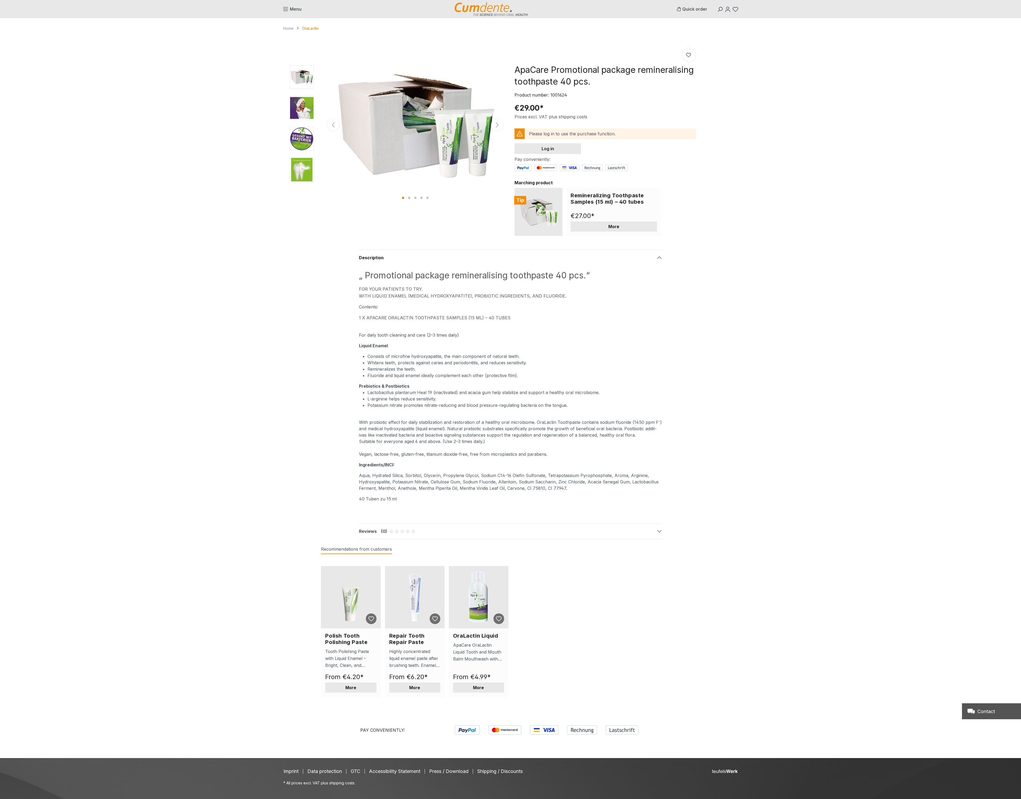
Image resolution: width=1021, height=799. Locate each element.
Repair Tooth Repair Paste (407, 639)
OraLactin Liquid (475, 636)
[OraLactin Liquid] (478, 597)
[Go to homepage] (491, 9)
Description (371, 257)
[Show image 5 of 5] (427, 198)
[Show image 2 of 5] (409, 198)
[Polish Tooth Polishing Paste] (350, 597)
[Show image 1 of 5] (403, 198)
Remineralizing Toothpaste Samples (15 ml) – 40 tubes (607, 198)
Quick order (694, 9)
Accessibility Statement (394, 771)
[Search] (721, 9)
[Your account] (728, 9)
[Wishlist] (736, 9)
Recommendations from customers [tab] (356, 549)
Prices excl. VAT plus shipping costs (550, 116)
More (613, 226)
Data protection (324, 771)
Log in (548, 148)
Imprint (291, 771)
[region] (396, 125)
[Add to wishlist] (688, 55)
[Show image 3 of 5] (415, 198)
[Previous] (333, 125)
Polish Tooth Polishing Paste (346, 639)
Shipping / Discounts (500, 771)
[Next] (497, 125)
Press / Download (448, 771)
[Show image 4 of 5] (421, 198)
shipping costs (341, 783)
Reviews (409, 534)
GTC (355, 771)
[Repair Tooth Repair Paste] (414, 597)
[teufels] (725, 771)
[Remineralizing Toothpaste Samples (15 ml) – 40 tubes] (538, 212)
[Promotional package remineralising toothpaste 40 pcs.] (415, 125)
